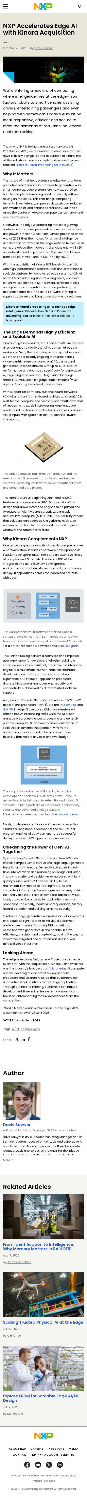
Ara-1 (44, 343)
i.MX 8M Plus (68, 705)
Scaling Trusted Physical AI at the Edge (43, 1322)
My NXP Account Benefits (53, 1455)
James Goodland (19, 1262)
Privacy (16, 1475)
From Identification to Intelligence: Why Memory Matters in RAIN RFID (38, 1247)
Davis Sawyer (43, 48)
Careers (37, 1449)
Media (74, 1449)
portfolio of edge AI (56, 968)
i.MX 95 (8, 709)
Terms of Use (31, 1475)
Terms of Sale (49, 1475)
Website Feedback (43, 1481)
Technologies (30, 1029)
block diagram (68, 646)
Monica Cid (15, 1414)
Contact (20, 1455)
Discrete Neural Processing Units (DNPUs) (44, 165)
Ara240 (60, 343)
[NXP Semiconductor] (43, 6)
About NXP (17, 1449)
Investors (56, 1449)
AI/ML (15, 1029)
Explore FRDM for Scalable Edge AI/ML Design (41, 1398)
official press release (56, 316)
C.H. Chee (14, 1336)
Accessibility (67, 1475)
